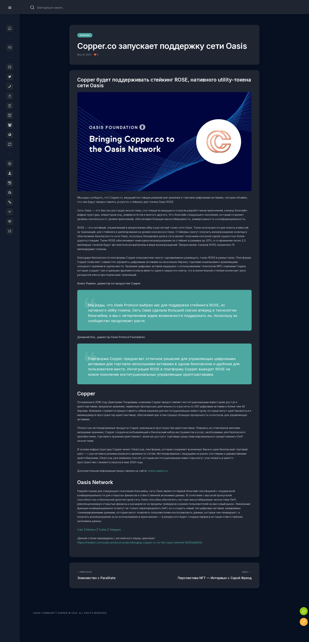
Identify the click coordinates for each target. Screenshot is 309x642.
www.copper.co (158, 470)
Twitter (102, 529)
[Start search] (32, 7)
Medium (91, 529)
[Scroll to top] (304, 633)
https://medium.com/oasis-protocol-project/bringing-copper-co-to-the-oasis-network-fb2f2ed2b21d (139, 542)
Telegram (115, 529)
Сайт (80, 529)
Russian (85, 35)
